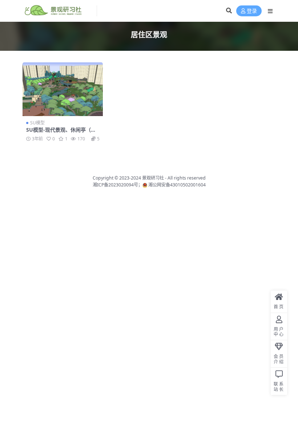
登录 (252, 11)
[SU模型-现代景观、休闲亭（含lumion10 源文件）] (63, 89)
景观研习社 (153, 178)
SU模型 (37, 123)
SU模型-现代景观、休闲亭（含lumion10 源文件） (61, 132)
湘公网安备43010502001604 (177, 185)
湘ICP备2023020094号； (117, 185)
